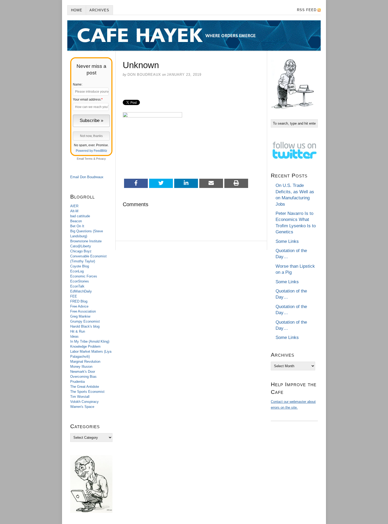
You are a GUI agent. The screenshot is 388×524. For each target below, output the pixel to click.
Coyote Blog (79, 266)
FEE (73, 296)
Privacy (101, 158)
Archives (99, 10)
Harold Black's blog (85, 326)
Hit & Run (77, 331)
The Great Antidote (84, 387)
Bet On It (77, 226)
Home (76, 10)
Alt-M (74, 211)
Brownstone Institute (86, 241)
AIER (74, 206)
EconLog (77, 271)
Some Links (287, 241)
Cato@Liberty (80, 246)
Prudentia (77, 382)
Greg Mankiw (80, 316)
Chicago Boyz (81, 251)
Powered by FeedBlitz (91, 151)
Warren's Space (82, 407)
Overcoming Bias (83, 377)
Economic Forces (83, 276)
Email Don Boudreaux (86, 177)
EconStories (79, 281)
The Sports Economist (87, 392)
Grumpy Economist (85, 321)
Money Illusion (81, 367)
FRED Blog (78, 301)
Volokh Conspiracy (84, 402)
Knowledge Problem (85, 346)
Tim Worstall (79, 397)
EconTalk (77, 286)
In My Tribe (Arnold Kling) (89, 341)
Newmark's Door (82, 372)
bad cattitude (80, 216)
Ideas (74, 336)
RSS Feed (306, 10)
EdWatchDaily (81, 291)
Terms (88, 158)
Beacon (76, 221)
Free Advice (79, 306)
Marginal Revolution (85, 362)
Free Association (83, 311)
